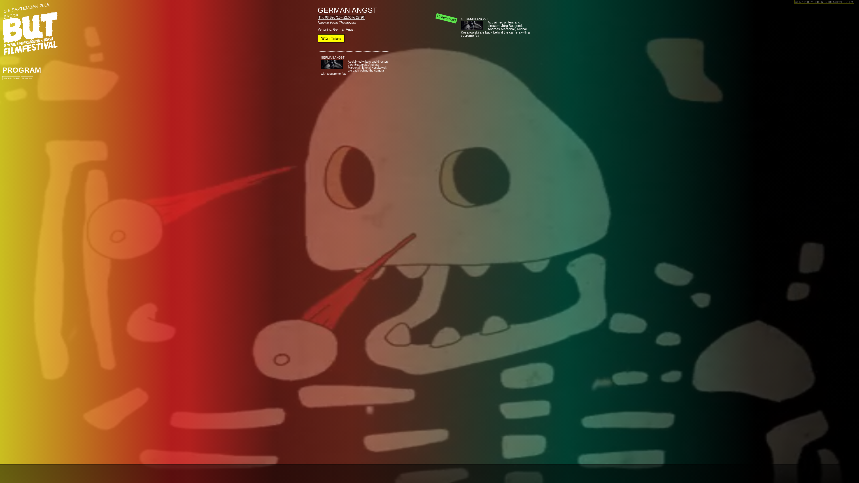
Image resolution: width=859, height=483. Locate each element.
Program (21, 70)
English (27, 78)
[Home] (30, 33)
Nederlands (11, 78)
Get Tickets (333, 38)
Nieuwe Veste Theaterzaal (337, 22)
